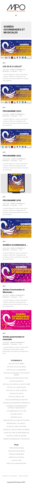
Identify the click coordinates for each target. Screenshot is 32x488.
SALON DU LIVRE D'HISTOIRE (16, 426)
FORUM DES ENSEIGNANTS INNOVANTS (16, 403)
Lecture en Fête (16, 460)
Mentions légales (23, 476)
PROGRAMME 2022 (12, 156)
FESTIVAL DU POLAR (16, 393)
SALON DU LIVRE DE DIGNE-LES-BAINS (16, 429)
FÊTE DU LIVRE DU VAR (16, 396)
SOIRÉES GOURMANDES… (15, 245)
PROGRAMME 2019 (12, 200)
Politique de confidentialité (9, 476)
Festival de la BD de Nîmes (16, 451)
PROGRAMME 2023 (12, 111)
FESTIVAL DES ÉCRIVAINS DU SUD (16, 378)
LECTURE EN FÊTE (16, 414)
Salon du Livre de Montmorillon (16, 463)
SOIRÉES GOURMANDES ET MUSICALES (16, 439)
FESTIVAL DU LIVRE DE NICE (16, 387)
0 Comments (13, 71)
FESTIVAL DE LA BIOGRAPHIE (16, 370)
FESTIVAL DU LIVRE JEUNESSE (16, 390)
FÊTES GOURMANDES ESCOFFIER (16, 400)
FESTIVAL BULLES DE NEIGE (16, 367)
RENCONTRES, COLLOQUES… (16, 423)
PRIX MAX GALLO (16, 417)
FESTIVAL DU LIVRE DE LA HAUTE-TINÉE (16, 384)
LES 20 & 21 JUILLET (12, 66)
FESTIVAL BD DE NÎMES (16, 363)
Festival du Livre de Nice (16, 457)
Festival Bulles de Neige (16, 448)
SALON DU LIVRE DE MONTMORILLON (16, 432)
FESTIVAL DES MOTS (16, 381)
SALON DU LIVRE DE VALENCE (16, 436)
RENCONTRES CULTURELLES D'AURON (16, 420)
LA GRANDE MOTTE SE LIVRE (16, 411)
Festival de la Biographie (16, 454)
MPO (4, 63)
